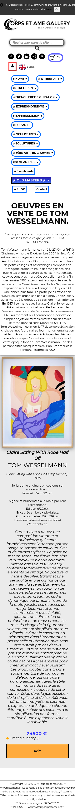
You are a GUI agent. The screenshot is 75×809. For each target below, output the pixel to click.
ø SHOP (19, 189)
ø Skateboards (23, 171)
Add (37, 751)
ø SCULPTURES (25, 143)
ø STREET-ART (25, 88)
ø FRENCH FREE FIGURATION (35, 97)
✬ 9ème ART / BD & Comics (33, 152)
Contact (41, 189)
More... (49, 9)
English (31, 67)
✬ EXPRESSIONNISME (30, 106)
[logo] (9, 25)
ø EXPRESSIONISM (28, 115)
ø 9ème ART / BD (26, 162)
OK (56, 9)
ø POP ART (22, 125)
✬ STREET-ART (50, 78)
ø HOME (20, 78)
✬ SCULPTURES (26, 134)
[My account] (12, 66)
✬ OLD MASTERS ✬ (31, 180)
